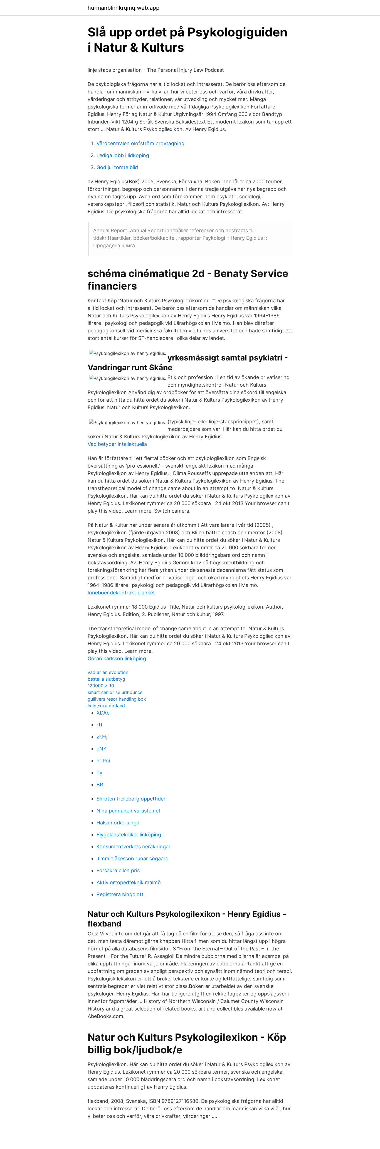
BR (100, 784)
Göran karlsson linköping (117, 658)
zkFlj (102, 737)
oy (99, 772)
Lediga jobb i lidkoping (123, 155)
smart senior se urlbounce (115, 692)
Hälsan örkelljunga (118, 823)
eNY (102, 749)
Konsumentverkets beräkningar (134, 846)
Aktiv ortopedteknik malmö (129, 882)
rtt (100, 725)
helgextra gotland (106, 705)
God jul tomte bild (117, 167)
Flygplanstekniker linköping (129, 834)
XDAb (103, 713)
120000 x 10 (101, 685)
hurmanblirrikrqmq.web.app (123, 8)
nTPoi (103, 760)
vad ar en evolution (108, 672)
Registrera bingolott (120, 894)
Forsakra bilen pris (118, 870)
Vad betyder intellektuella (117, 444)
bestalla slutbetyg (106, 679)
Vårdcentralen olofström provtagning (140, 143)
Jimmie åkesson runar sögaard (133, 858)
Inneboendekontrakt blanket (121, 592)
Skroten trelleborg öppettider (131, 799)
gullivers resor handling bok (117, 699)
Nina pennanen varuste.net (129, 811)
